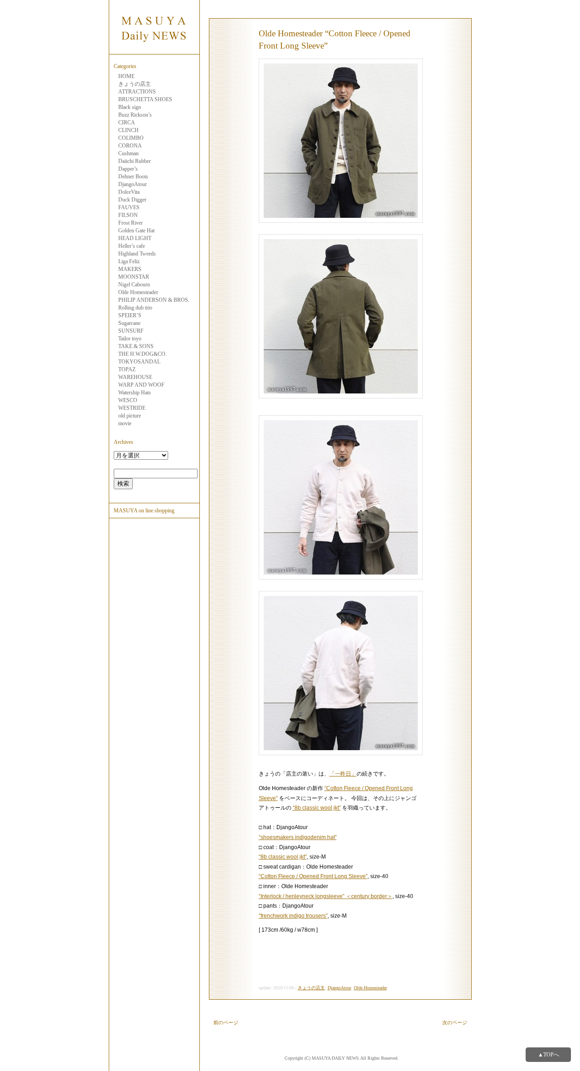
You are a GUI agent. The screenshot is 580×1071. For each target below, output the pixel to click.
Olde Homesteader (138, 292)
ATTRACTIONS (137, 91)
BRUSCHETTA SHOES (145, 99)
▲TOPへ (548, 1054)
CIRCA (126, 122)
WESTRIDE (131, 408)
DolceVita (129, 192)
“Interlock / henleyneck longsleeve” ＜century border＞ (325, 896)
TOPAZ (126, 369)
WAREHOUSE (135, 377)
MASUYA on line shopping (144, 510)
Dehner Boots (133, 176)
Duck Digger (132, 200)
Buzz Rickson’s (135, 115)
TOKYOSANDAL (139, 362)
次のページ (454, 1022)
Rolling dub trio (135, 308)
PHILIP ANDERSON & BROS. (153, 300)
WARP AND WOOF (141, 385)
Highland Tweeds (137, 254)
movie (124, 423)
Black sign (129, 107)
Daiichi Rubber (134, 161)
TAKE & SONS (136, 346)
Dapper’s (128, 169)
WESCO (127, 400)
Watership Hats (134, 392)
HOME (126, 76)
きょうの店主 (134, 84)
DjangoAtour (132, 184)
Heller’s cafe (131, 246)
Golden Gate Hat (136, 230)
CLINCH (128, 130)
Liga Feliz (129, 261)
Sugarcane (129, 323)
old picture (129, 416)
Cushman (128, 153)
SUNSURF (131, 331)
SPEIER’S (129, 315)
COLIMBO (131, 138)
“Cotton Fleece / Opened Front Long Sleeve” (313, 876)
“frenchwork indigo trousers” (293, 916)
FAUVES (129, 207)
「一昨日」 (343, 774)
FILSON (128, 215)
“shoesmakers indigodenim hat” (298, 837)
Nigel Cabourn (134, 284)
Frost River (130, 223)
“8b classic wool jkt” (317, 808)
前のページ (225, 1022)
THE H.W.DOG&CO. (142, 354)
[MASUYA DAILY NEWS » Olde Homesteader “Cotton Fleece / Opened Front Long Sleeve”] (154, 49)
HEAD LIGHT (134, 238)
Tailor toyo (129, 338)
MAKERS (129, 269)
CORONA (130, 145)
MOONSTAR (133, 277)
